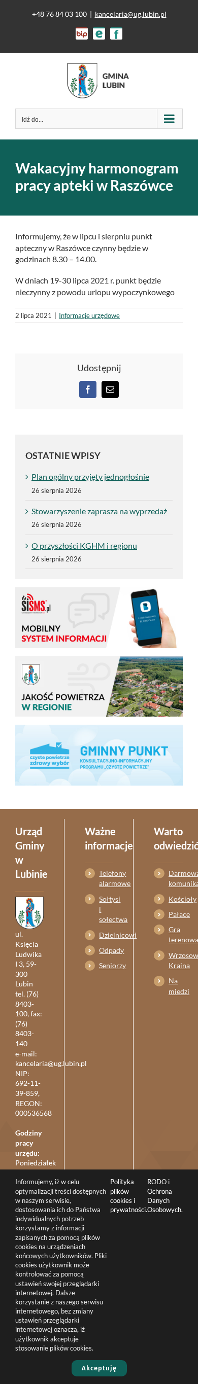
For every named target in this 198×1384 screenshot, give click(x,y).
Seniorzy (106, 965)
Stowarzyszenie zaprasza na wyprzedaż (99, 511)
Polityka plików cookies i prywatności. (128, 1196)
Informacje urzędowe (89, 315)
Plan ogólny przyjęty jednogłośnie (90, 476)
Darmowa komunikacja (176, 878)
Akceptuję (99, 1368)
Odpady (106, 950)
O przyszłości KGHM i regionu (84, 545)
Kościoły (176, 899)
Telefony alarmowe (106, 878)
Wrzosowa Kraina (176, 960)
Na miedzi (176, 985)
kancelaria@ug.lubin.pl (131, 14)
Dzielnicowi (106, 935)
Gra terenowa (176, 934)
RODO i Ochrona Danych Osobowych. (165, 1196)
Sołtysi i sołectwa (106, 909)
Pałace (176, 914)
